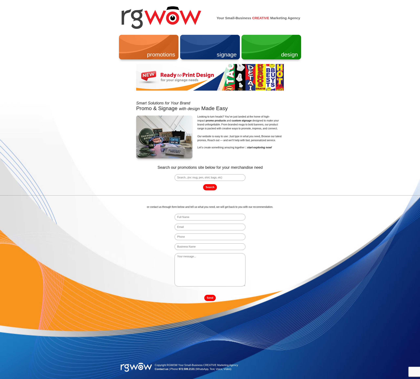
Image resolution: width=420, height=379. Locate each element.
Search (210, 187)
